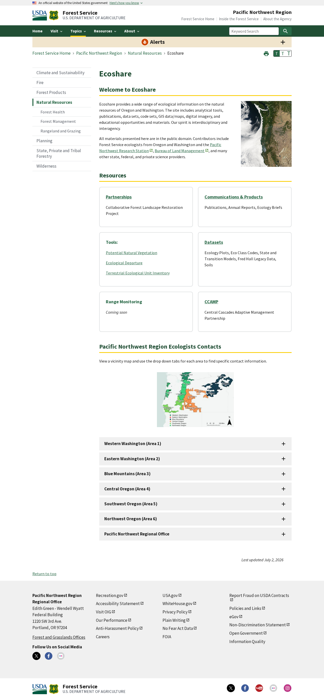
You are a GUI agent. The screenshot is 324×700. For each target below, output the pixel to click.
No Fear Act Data (178, 628)
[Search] (285, 31)
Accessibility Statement (118, 603)
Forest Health (52, 111)
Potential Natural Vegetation (131, 252)
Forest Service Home (197, 19)
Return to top (44, 573)
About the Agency (277, 19)
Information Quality (247, 641)
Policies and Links (245, 608)
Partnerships (119, 197)
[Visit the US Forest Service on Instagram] (288, 688)
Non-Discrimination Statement (257, 625)
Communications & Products (234, 197)
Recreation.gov (109, 595)
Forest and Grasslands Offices (58, 637)
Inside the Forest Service (239, 19)
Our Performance (111, 620)
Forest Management (58, 121)
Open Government (246, 633)
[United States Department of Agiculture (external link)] (40, 15)
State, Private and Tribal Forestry (58, 153)
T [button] (276, 53)
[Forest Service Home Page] (53, 15)
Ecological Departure (124, 262)
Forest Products (51, 92)
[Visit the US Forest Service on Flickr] (273, 688)
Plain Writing (174, 620)
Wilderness (46, 166)
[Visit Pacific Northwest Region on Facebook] (49, 656)
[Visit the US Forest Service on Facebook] (245, 688)
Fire (40, 82)
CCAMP (211, 302)
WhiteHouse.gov (177, 603)
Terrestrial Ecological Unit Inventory (138, 272)
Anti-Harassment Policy (117, 628)
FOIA (167, 636)
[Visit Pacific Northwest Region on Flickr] (61, 656)
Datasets (214, 242)
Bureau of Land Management (180, 150)
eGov (233, 616)
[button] (266, 53)
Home (37, 31)
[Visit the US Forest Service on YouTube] (259, 688)
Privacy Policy (175, 612)
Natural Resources (54, 102)
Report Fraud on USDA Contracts (259, 595)
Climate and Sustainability (60, 72)
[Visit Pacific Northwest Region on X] (36, 656)
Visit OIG (103, 612)
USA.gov (170, 595)
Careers (103, 636)
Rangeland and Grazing (60, 130)
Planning (44, 141)
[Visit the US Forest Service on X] (231, 688)
